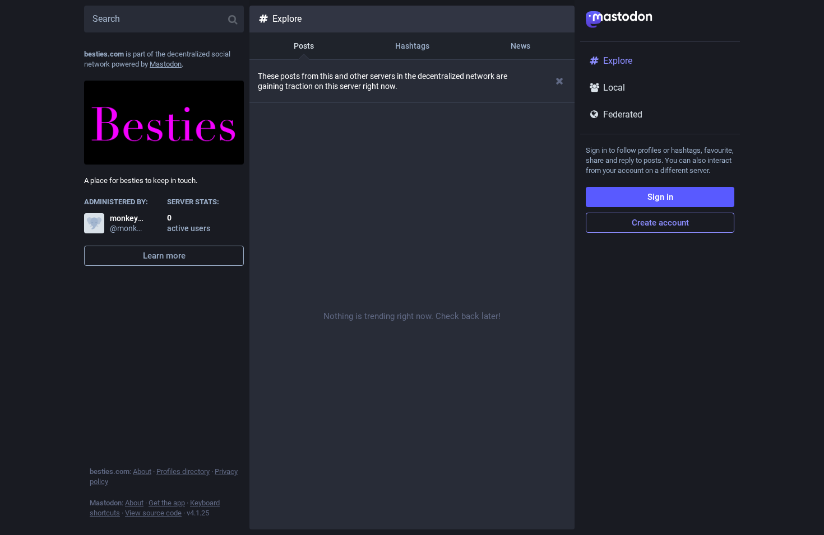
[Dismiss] (559, 80)
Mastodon (166, 64)
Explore (287, 18)
